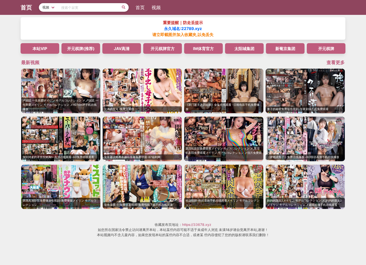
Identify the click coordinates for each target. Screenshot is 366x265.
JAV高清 (122, 48)
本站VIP (40, 48)
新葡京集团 (285, 48)
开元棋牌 (326, 48)
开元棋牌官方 (163, 48)
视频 (156, 7)
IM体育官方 (203, 48)
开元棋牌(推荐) (81, 48)
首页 (140, 7)
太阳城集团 (244, 48)
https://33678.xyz (196, 224)
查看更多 (336, 62)
